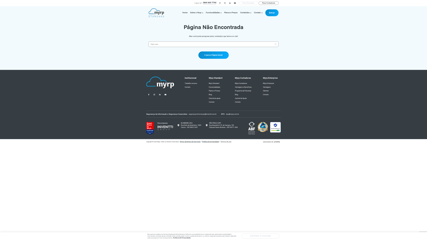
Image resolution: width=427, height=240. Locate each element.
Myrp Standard (214, 83)
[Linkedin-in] (229, 3)
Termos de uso (226, 141)
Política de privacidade (210, 142)
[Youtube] (234, 3)
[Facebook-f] (219, 3)
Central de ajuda (214, 98)
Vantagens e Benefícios (243, 87)
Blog (210, 94)
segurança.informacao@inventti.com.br (203, 114)
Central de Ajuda (241, 98)
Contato (187, 87)
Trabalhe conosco (191, 83)
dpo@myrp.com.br (232, 114)
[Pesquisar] (275, 44)
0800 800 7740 (209, 3)
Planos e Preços (214, 91)
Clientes (266, 91)
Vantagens (267, 87)
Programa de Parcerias (243, 91)
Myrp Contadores (241, 83)
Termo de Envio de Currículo (190, 142)
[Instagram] (224, 3)
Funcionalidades (214, 87)
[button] (272, 12)
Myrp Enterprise (268, 83)
